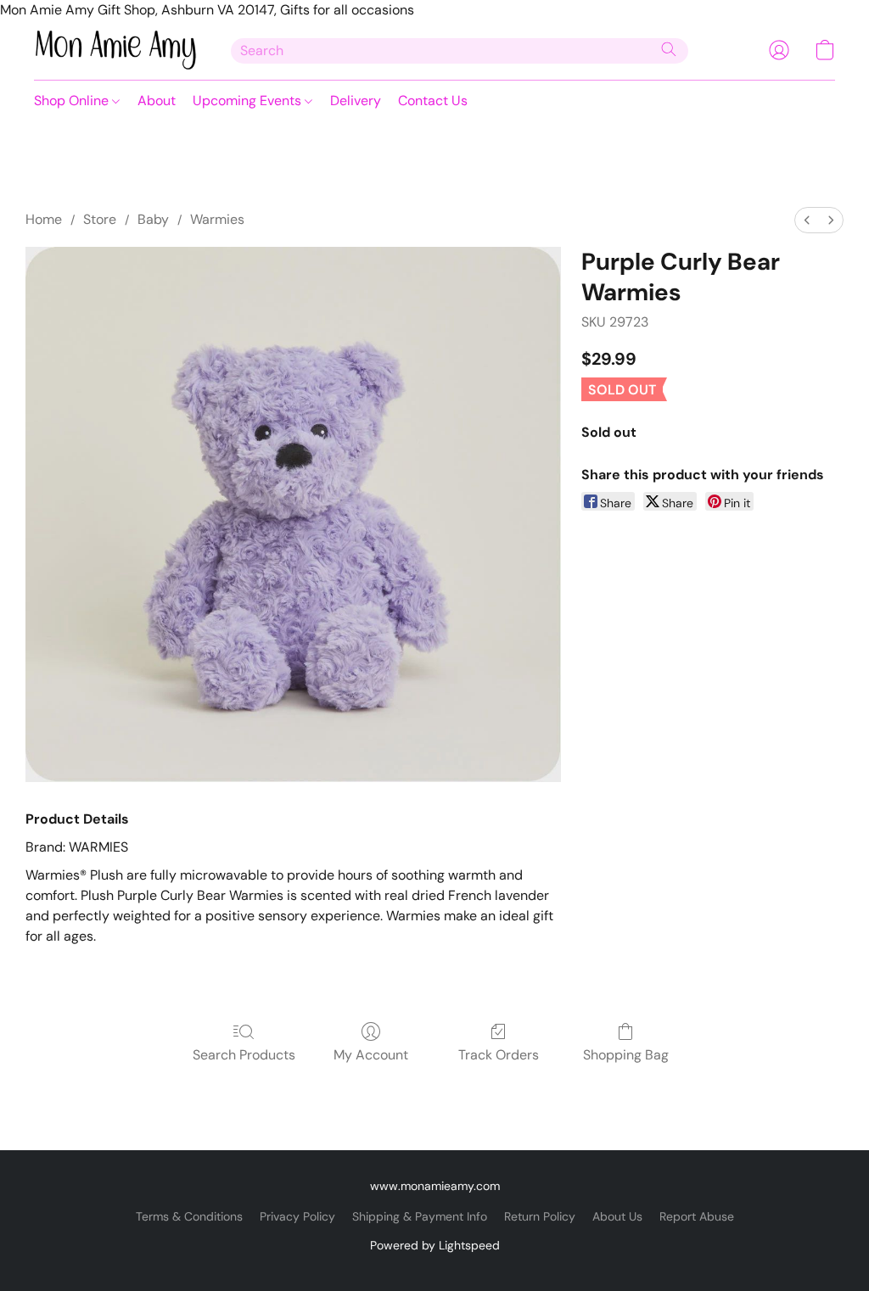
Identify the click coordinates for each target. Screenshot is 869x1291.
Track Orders (498, 1055)
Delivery (355, 100)
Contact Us (433, 100)
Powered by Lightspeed (435, 1245)
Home (43, 219)
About (156, 100)
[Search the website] (668, 49)
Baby (153, 219)
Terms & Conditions (189, 1216)
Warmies (217, 219)
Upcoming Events (249, 100)
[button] (115, 50)
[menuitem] (807, 220)
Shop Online (73, 100)
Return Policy (539, 1216)
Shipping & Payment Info (419, 1216)
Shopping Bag (626, 1055)
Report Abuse (696, 1216)
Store (99, 219)
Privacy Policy (297, 1216)
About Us (617, 1216)
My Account (371, 1055)
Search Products (244, 1055)
